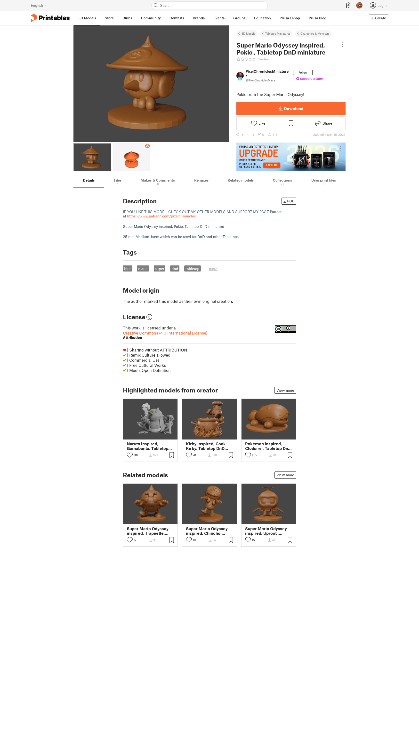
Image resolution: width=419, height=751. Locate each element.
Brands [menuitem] (199, 18)
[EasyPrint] (348, 5)
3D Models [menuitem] (87, 18)
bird (127, 268)
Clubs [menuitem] (127, 18)
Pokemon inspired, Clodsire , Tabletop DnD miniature (268, 446)
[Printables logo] (50, 18)
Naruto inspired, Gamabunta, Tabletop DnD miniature (147, 446)
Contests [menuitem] (176, 18)
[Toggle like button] (130, 455)
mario (142, 268)
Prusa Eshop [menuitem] (290, 18)
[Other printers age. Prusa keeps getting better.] (291, 157)
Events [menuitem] (219, 18)
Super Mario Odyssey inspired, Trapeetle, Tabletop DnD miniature (150, 530)
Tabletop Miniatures (277, 33)
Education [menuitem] (262, 18)
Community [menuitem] (151, 18)
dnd (175, 268)
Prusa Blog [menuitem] (317, 18)
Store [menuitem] (109, 18)
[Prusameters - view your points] (359, 5)
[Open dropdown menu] (343, 45)
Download (293, 108)
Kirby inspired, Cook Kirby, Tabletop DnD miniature (206, 446)
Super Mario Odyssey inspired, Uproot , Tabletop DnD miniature (268, 530)
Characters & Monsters (315, 33)
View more (285, 390)
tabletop (192, 268)
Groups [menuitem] (239, 18)
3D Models (248, 33)
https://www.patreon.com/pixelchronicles (161, 216)
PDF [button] (290, 201)
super (159, 268)
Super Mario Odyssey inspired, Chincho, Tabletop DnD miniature (209, 530)
